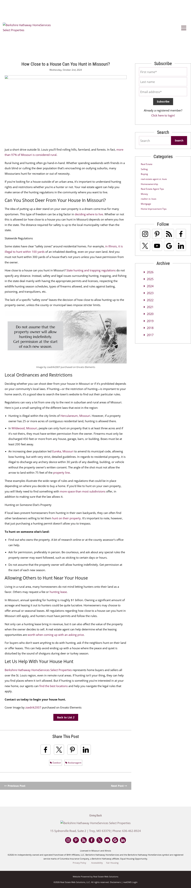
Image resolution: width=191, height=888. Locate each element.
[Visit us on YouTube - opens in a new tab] (157, 246)
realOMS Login (130, 882)
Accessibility (97, 863)
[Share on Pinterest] (72, 750)
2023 (150, 293)
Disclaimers (115, 882)
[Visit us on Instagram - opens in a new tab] (145, 234)
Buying (144, 174)
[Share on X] (59, 750)
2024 (150, 286)
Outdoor (56, 762)
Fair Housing (112, 863)
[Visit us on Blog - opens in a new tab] (169, 234)
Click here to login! (163, 115)
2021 (150, 307)
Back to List (65, 717)
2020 (150, 314)
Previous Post (16, 786)
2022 (150, 300)
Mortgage (146, 203)
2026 (150, 272)
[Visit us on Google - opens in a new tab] (169, 246)
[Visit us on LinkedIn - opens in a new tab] (181, 246)
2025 (150, 279)
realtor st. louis (148, 198)
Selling (144, 169)
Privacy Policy (79, 863)
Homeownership (149, 184)
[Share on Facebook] (45, 750)
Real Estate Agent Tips (152, 188)
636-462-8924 (131, 831)
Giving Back (95, 815)
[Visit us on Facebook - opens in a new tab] (181, 234)
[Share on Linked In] (86, 750)
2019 (150, 321)
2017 (150, 335)
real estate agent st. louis (154, 179)
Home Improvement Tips (154, 208)
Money (144, 194)
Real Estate (146, 164)
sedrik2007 (34, 707)
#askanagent (74, 762)
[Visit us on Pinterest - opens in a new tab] (157, 234)
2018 (150, 328)
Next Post (117, 786)
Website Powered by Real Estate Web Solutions (95, 876)
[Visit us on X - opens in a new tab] (145, 246)
